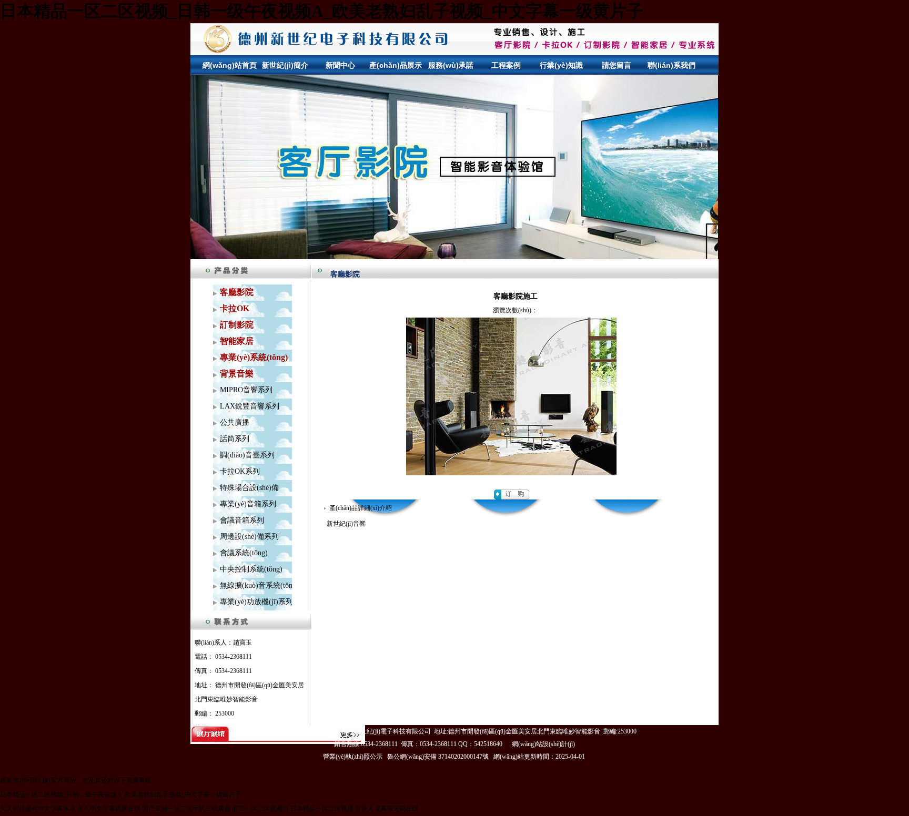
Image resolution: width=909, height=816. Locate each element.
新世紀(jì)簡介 (285, 65)
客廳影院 (345, 274)
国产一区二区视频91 (260, 808)
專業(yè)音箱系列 (248, 504)
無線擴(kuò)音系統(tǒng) (259, 585)
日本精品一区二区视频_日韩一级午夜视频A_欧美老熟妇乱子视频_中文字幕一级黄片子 (321, 11)
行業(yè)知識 (561, 65)
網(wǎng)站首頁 (230, 65)
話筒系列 (234, 439)
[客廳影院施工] (511, 473)
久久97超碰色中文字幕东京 (38, 808)
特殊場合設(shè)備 (249, 488)
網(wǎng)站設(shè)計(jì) (543, 744)
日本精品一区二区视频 (322, 808)
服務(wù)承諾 (450, 65)
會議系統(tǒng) (244, 553)
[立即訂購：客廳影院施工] (511, 497)
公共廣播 (234, 422)
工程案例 (506, 65)
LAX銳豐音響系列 (249, 406)
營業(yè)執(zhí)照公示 (352, 756)
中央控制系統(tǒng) (251, 569)
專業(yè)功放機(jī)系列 (256, 602)
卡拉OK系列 (240, 471)
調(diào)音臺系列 (247, 455)
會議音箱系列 (242, 520)
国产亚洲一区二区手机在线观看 (186, 808)
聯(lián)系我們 (671, 65)
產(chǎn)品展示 (395, 65)
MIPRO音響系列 (246, 390)
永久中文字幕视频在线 (108, 808)
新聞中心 (340, 65)
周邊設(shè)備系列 (249, 536)
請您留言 (616, 65)
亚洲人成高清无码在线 (386, 808)
